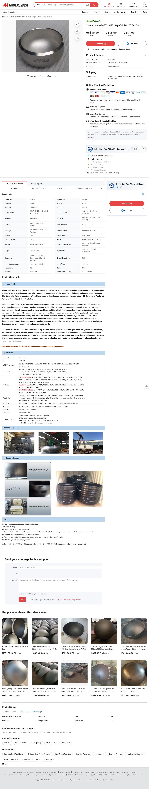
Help (106, 12)
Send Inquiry (100, 43)
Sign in (144, 6)
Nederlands (79, 775)
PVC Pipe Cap (36, 743)
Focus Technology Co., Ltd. (59, 780)
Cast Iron (5, 720)
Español (27, 775)
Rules (145, 12)
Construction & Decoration (17, 16)
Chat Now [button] (134, 43)
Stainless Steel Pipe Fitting (13, 754)
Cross (24, 743)
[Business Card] (143, 193)
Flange (40, 716)
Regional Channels (102, 772)
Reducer (7, 743)
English (20, 775)
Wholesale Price (78, 772)
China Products (29, 772)
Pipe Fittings (32, 16)
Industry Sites (89, 772)
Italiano (63, 775)
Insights (133, 772)
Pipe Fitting (78, 720)
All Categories (10, 12)
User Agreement (88, 780)
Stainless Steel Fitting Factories (39, 754)
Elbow (76, 716)
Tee (112, 716)
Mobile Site (125, 772)
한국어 (93, 775)
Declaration (98, 780)
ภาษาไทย (112, 775)
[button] (97, 188)
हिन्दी (106, 775)
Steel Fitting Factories (63, 754)
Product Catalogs (35, 712)
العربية (87, 775)
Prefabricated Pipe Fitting (11, 716)
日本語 (100, 775)
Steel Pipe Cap (47, 16)
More (4, 764)
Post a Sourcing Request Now (69, 599)
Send (22, 599)
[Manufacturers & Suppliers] (15, 4)
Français (44, 775)
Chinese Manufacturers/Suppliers (46, 772)
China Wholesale (65, 772)
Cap (39, 16)
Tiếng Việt (127, 775)
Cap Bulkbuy (47, 759)
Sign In (89, 173)
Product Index (114, 772)
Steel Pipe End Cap (31, 759)
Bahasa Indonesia (139, 775)
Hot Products (17, 772)
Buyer (95, 12)
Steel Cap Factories (83, 754)
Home (4, 16)
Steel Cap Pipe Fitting (11, 759)
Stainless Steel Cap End (135, 754)
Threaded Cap (66, 743)
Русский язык (53, 775)
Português (35, 775)
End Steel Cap (99, 754)
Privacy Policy (109, 780)
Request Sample (125, 49)
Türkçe (120, 775)
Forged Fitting (43, 720)
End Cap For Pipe (115, 754)
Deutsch (70, 775)
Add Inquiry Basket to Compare (43, 76)
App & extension (119, 12)
